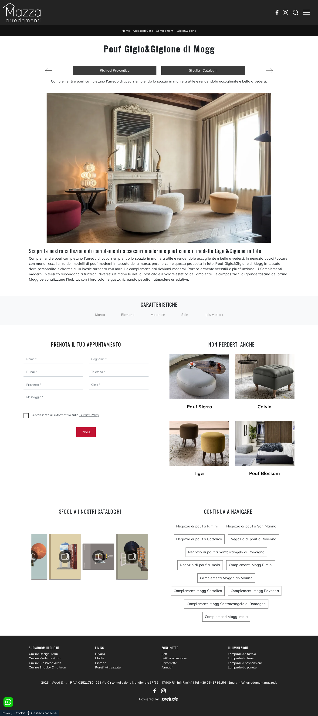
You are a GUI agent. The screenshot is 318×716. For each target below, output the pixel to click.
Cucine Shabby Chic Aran (47, 667)
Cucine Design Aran (43, 654)
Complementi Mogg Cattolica (198, 591)
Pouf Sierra (199, 407)
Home (126, 30)
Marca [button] (100, 315)
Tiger (199, 473)
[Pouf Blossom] (264, 443)
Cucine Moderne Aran (45, 658)
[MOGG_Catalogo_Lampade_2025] (115, 557)
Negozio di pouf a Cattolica (199, 539)
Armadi (167, 667)
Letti (165, 654)
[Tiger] (199, 443)
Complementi (165, 30)
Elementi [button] (127, 315)
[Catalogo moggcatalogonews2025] (48, 557)
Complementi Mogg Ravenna (255, 591)
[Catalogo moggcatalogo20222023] (81, 557)
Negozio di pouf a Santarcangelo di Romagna (226, 552)
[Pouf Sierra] (199, 376)
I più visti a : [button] (214, 315)
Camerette (169, 663)
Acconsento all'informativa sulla (65, 415)
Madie (99, 658)
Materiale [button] (158, 315)
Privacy (7, 713)
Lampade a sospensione (245, 663)
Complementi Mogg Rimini (251, 565)
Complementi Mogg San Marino (226, 578)
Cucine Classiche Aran (45, 663)
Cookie (21, 713)
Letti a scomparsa (174, 658)
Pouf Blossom (264, 473)
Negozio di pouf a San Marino (251, 526)
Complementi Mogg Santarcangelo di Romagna (226, 604)
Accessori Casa (143, 30)
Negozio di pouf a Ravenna (253, 539)
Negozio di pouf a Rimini (197, 526)
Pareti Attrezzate (108, 667)
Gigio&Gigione (186, 30)
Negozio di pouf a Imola (200, 565)
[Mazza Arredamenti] (22, 13)
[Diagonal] (48, 70)
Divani (100, 654)
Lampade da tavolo (242, 654)
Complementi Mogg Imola (226, 616)
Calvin (264, 407)
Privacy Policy (89, 415)
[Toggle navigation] (306, 12)
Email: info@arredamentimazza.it (252, 682)
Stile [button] (184, 315)
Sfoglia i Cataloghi (203, 70)
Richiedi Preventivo (114, 70)
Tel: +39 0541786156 (211, 682)
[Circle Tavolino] (269, 70)
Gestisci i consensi (44, 713)
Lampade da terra (241, 658)
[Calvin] (264, 376)
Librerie (100, 663)
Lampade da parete (242, 667)
